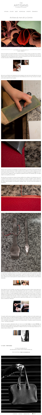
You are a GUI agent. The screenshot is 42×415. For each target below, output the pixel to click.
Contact (20, 413)
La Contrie (34, 172)
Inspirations (22, 11)
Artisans (6, 11)
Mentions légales (38, 413)
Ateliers (12, 11)
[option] (21, 34)
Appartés (28, 11)
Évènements (35, 11)
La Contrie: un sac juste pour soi (21, 50)
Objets (16, 11)
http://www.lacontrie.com (25, 352)
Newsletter (26, 413)
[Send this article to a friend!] (36, 47)
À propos (15, 413)
